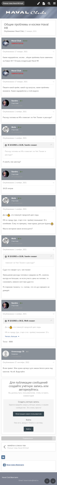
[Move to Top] (53, 481)
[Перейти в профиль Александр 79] (5, 354)
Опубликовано (15, 52)
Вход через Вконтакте (15, 465)
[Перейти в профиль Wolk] (5, 129)
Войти (28, 429)
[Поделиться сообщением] (53, 52)
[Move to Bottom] (47, 481)
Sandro (14, 101)
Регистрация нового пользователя (28, 414)
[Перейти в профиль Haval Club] (5, 43)
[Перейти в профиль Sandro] (5, 103)
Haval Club (19, 31)
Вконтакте (14, 477)
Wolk (13, 127)
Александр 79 (17, 351)
